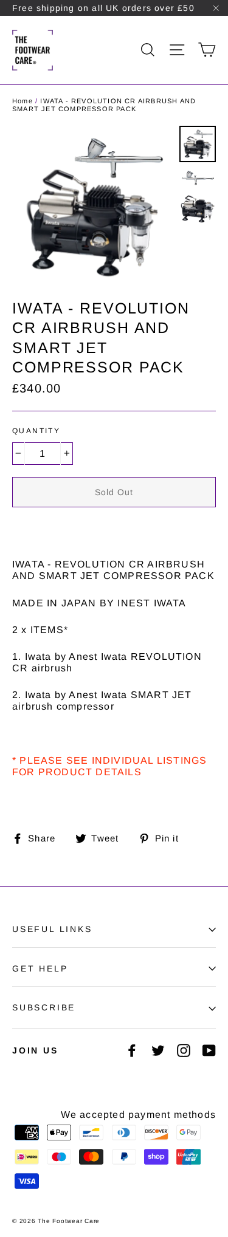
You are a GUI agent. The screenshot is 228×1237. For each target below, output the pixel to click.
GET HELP (39, 968)
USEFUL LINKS (52, 929)
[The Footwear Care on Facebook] (132, 1050)
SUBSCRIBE (43, 1007)
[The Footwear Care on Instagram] (183, 1050)
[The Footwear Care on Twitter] (158, 1050)
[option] (92, 206)
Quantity (36, 431)
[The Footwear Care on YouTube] (209, 1050)
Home (22, 101)
